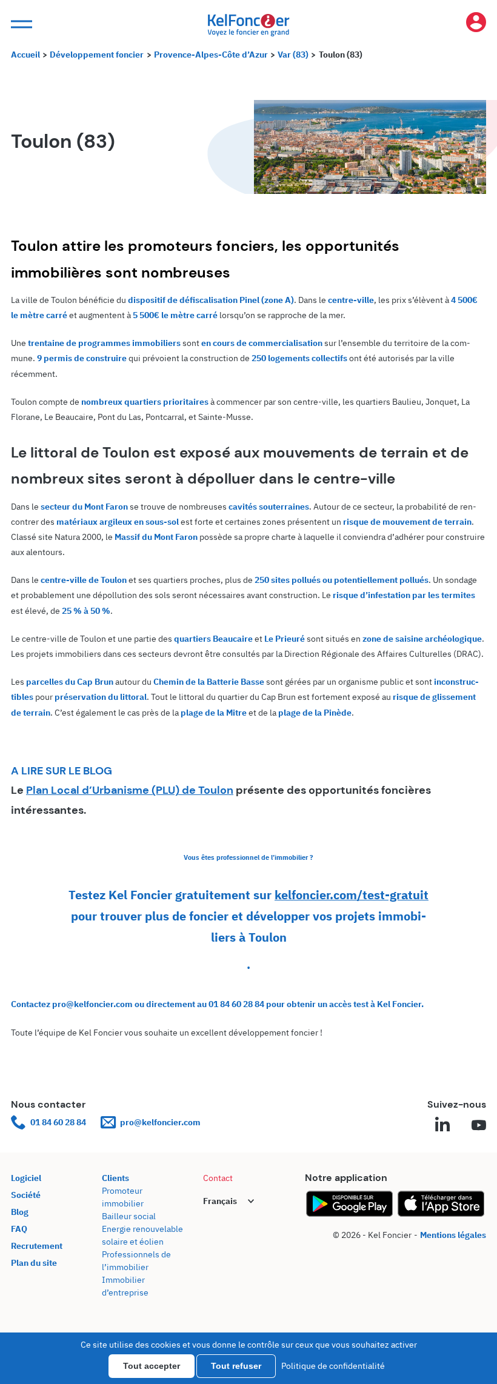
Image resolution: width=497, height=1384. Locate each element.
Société (26, 1194)
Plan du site (34, 1262)
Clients (115, 1178)
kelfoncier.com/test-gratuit (352, 894)
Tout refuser (236, 1366)
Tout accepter (151, 1366)
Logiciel (26, 1178)
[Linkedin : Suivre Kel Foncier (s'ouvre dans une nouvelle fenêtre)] (442, 1126)
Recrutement (36, 1245)
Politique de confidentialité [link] (333, 1365)
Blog (19, 1211)
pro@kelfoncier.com (160, 1122)
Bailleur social (129, 1216)
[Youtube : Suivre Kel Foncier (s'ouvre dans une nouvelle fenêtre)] (479, 1126)
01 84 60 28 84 (58, 1122)
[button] (20, 24)
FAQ (19, 1228)
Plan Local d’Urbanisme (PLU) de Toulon (129, 790)
